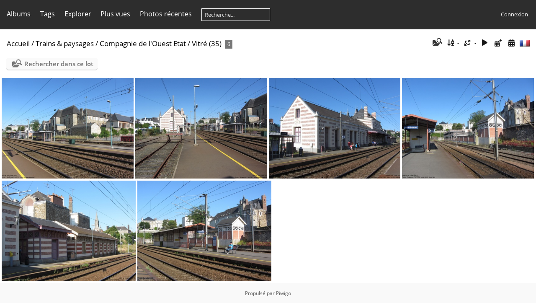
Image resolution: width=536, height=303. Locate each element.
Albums (19, 13)
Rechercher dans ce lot (58, 64)
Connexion (514, 14)
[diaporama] (485, 43)
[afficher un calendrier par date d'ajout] (498, 43)
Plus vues (115, 13)
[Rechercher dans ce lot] (436, 43)
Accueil (18, 43)
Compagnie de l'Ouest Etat (143, 43)
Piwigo (283, 293)
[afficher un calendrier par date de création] (511, 43)
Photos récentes (166, 13)
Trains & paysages (65, 43)
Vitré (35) (207, 43)
